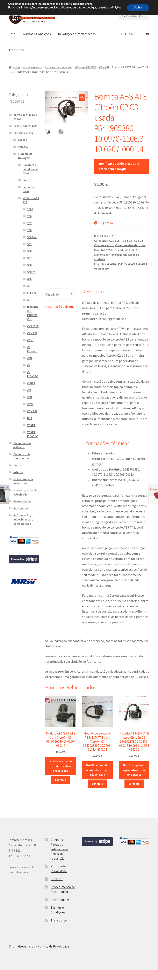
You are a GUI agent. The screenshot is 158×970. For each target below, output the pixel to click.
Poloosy (23, 147)
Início (16, 67)
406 (29, 279)
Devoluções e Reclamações (77, 34)
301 (29, 244)
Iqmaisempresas (23, 946)
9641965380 (101, 268)
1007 (30, 209)
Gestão (22, 140)
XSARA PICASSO (32, 434)
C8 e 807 (32, 411)
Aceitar (138, 7)
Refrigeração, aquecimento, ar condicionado (24, 519)
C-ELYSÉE (32, 326)
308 (29, 265)
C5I (29, 390)
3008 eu (32, 237)
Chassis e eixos (32, 67)
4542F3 (132, 264)
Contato (57, 879)
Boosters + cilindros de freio (30, 169)
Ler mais (60, 780)
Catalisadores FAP (25, 126)
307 (29, 258)
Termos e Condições (36, 34)
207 (29, 223)
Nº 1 (29, 418)
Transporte (17, 50)
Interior (18, 472)
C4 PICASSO (32, 374)
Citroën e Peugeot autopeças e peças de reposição (59, 849)
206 (29, 216)
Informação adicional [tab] (60, 306)
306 (29, 251)
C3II (29, 358)
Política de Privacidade (53, 946)
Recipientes (20, 508)
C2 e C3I (104, 67)
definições (115, 7)
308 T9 (31, 272)
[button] (82, 97)
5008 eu (32, 293)
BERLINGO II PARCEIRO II (32, 313)
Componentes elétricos (130, 245)
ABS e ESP (115, 240)
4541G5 (122, 264)
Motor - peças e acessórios (23, 481)
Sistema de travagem (58, 67)
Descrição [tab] (52, 294)
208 (29, 230)
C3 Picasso (32, 349)
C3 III (30, 340)
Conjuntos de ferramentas (21, 456)
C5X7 (30, 404)
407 (29, 286)
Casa (12, 34)
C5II (29, 397)
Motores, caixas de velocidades (25, 492)
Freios (26, 180)
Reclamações (60, 900)
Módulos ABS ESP (85, 67)
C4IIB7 (31, 383)
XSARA (31, 425)
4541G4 (111, 264)
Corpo (17, 465)
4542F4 (142, 264)
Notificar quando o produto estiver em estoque (119, 166)
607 (29, 300)
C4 (28, 365)
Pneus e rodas (22, 501)
